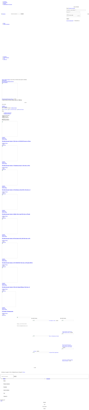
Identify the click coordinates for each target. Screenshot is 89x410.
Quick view (4, 138)
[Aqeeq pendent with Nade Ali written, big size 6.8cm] (68, 320)
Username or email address (71, 10)
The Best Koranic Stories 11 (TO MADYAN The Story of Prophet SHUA (17, 262)
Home (3, 79)
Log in (68, 18)
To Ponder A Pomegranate (7, 311)
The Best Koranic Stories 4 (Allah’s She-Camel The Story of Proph (16, 214)
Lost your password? (69, 20)
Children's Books (7, 79)
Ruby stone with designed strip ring (7, 81)
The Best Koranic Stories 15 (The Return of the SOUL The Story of (16, 189)
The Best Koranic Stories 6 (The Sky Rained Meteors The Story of (16, 287)
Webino (24, 372)
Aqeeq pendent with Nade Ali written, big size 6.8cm (67, 332)
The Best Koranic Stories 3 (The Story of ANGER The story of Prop (16, 141)
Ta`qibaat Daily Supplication (53, 352)
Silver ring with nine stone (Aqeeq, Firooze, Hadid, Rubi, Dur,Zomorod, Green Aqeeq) (67, 345)
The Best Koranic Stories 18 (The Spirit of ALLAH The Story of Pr (16, 238)
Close (1, 400)
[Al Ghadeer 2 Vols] (41, 320)
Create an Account (72, 8)
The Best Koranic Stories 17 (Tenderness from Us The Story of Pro (16, 165)
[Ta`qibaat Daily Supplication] (41, 352)
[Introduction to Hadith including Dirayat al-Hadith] (68, 348)
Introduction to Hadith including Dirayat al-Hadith (67, 360)
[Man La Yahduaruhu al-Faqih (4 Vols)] (41, 336)
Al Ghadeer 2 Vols (52, 320)
